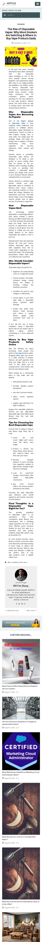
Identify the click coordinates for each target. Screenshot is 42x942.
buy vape (18, 353)
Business (21, 24)
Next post (31, 611)
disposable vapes (18, 123)
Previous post (12, 611)
